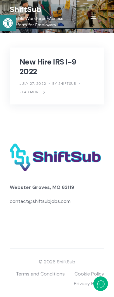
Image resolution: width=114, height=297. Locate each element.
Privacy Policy (89, 283)
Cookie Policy (89, 274)
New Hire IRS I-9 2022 (47, 66)
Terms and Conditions (40, 274)
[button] (8, 23)
